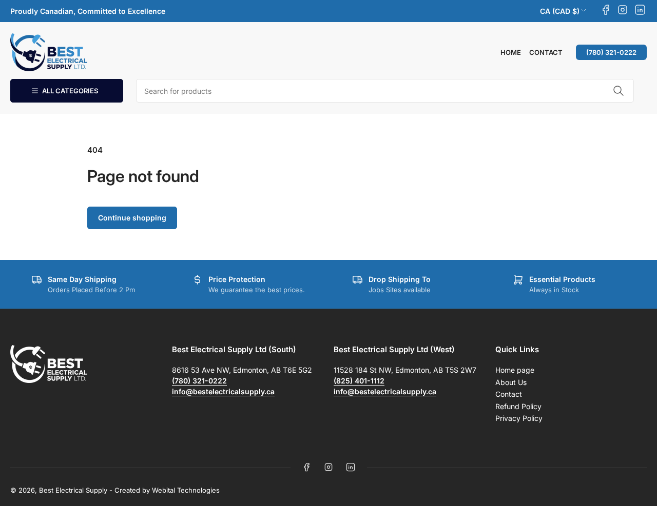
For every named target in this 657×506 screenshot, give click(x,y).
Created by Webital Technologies (167, 490)
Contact (546, 52)
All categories (70, 91)
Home (510, 52)
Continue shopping (132, 217)
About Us (511, 382)
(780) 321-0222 (611, 52)
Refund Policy (518, 406)
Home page (514, 370)
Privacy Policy (519, 418)
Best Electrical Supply (73, 490)
